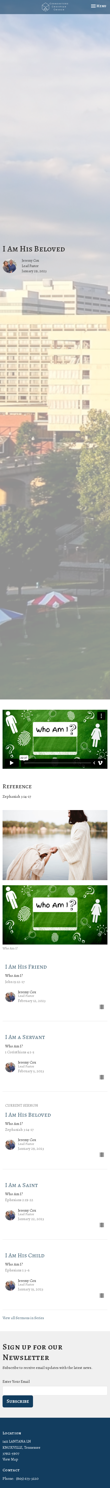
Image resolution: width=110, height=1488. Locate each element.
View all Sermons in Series (23, 1317)
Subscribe (18, 1401)
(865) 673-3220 (27, 1478)
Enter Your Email (16, 1381)
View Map (10, 1459)
